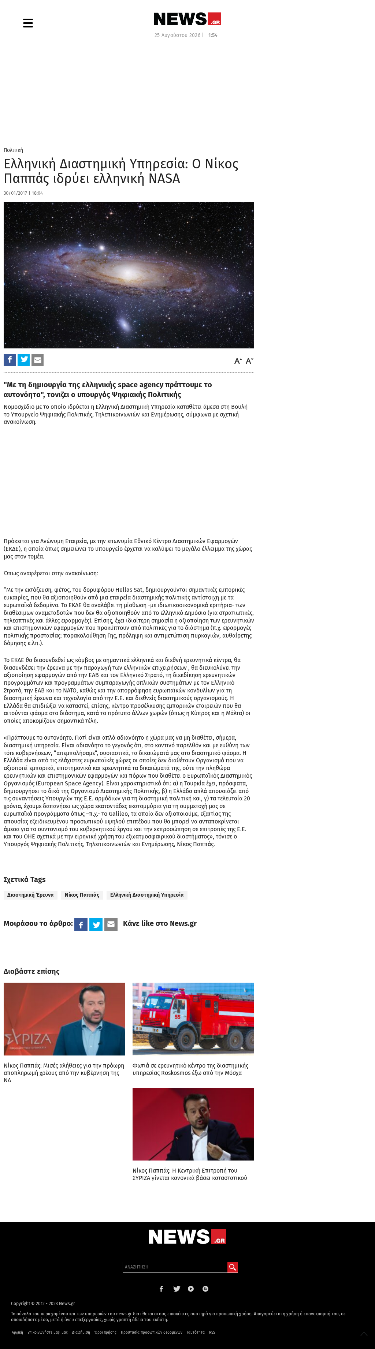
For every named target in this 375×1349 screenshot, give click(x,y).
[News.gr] (187, 18)
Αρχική (17, 1332)
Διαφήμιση (81, 1332)
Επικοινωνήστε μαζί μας (47, 1332)
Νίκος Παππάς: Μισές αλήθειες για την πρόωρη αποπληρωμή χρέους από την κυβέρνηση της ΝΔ (64, 1073)
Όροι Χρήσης (105, 1332)
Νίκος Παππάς (82, 895)
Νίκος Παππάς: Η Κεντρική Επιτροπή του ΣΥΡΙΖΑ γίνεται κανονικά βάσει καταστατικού (190, 1174)
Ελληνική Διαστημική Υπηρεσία (147, 895)
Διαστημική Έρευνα (30, 895)
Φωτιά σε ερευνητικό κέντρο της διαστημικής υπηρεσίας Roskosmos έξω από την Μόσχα (190, 1069)
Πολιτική (13, 150)
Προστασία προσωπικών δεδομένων (151, 1332)
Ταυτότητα (196, 1332)
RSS (212, 1332)
